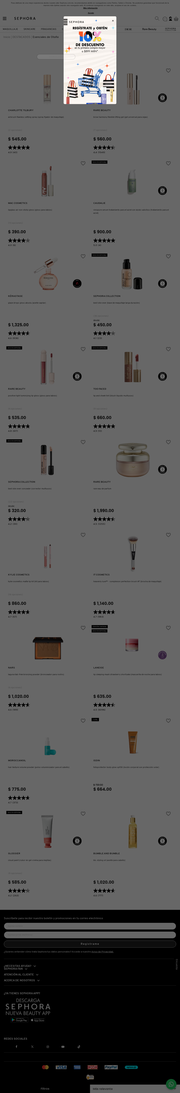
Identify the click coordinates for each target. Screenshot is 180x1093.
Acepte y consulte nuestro (91, 73)
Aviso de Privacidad (104, 73)
